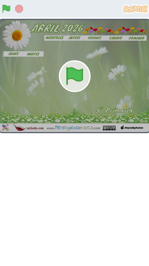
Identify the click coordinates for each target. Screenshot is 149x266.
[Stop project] (19, 8)
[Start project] (6, 8)
